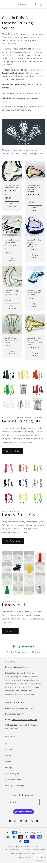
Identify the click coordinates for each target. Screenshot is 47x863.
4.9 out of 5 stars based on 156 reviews (23, 652)
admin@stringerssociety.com (24, 719)
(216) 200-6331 (18, 714)
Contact (8, 749)
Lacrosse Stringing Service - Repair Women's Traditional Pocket (34, 341)
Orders (8, 756)
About (7, 744)
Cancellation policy (24, 857)
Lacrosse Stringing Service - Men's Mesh (12, 186)
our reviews (16, 93)
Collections (30, 150)
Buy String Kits (13, 541)
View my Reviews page (14, 785)
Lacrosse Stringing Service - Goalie (11, 241)
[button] (5, 4)
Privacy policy (26, 849)
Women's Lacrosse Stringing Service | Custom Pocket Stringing (34, 188)
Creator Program (12, 773)
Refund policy (14, 849)
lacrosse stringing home (32, 34)
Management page (13, 779)
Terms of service (39, 849)
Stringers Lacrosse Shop (12, 150)
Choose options (12, 204)
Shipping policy (16, 853)
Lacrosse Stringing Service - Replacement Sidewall (34, 243)
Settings (8, 767)
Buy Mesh (10, 631)
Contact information (31, 853)
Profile (8, 761)
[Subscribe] (36, 802)
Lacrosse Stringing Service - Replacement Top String (11, 294)
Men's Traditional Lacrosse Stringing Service (11, 340)
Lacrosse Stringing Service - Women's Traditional (34, 293)
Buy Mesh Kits (12, 451)
